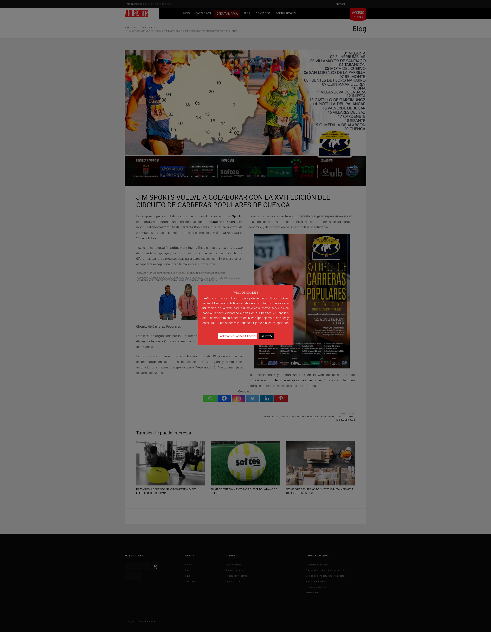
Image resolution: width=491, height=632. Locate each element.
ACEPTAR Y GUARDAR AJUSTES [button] (237, 336)
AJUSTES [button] (266, 336)
